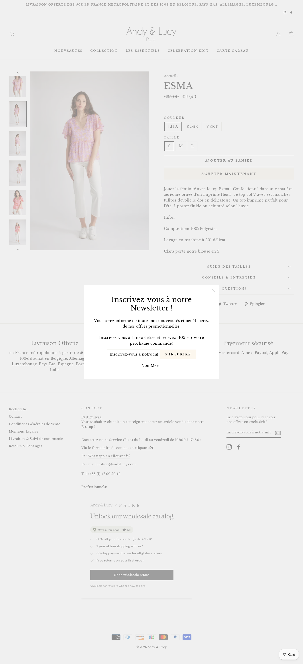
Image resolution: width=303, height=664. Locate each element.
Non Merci (151, 365)
